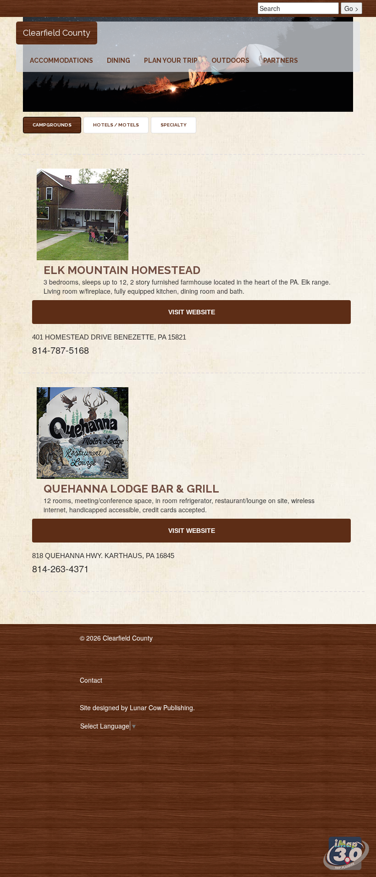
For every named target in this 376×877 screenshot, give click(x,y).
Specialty (173, 124)
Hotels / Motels (116, 124)
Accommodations (61, 60)
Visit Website (191, 312)
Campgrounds (52, 124)
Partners (280, 60)
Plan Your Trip (171, 60)
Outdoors (230, 60)
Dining (118, 60)
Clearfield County (56, 33)
